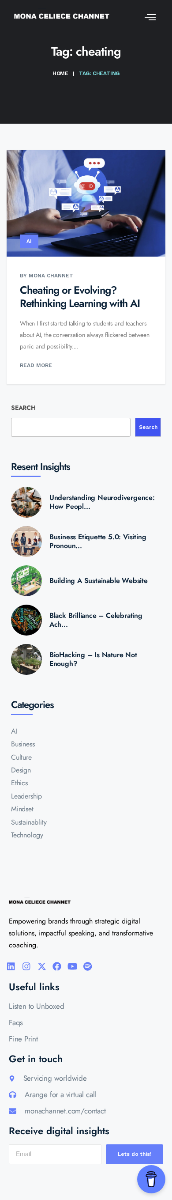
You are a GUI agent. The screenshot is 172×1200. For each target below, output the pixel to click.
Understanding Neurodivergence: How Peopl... (102, 502)
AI (29, 241)
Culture (21, 757)
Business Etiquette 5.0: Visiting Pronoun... (97, 541)
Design (21, 770)
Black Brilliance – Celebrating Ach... (95, 620)
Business (22, 744)
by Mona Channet (46, 276)
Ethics (19, 783)
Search (23, 407)
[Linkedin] (11, 966)
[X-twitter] (42, 966)
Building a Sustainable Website (98, 580)
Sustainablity (28, 822)
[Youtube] (72, 966)
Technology (27, 835)
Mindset (22, 809)
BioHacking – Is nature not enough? (93, 659)
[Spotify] (87, 966)
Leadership (26, 796)
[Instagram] (26, 966)
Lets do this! (135, 1154)
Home (60, 73)
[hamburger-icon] (148, 16)
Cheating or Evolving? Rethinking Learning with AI (80, 296)
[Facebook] (57, 966)
